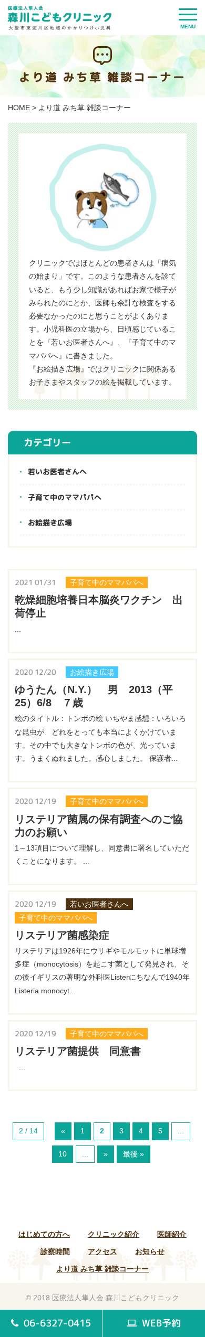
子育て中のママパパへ (64, 497)
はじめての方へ (44, 1234)
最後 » (133, 1154)
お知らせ (150, 1251)
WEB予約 (160, 1323)
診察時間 (55, 1251)
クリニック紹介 (113, 1234)
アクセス (102, 1251)
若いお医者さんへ (57, 471)
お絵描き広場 (50, 522)
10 (62, 1154)
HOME (19, 107)
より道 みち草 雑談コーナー (102, 1269)
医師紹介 (172, 1234)
